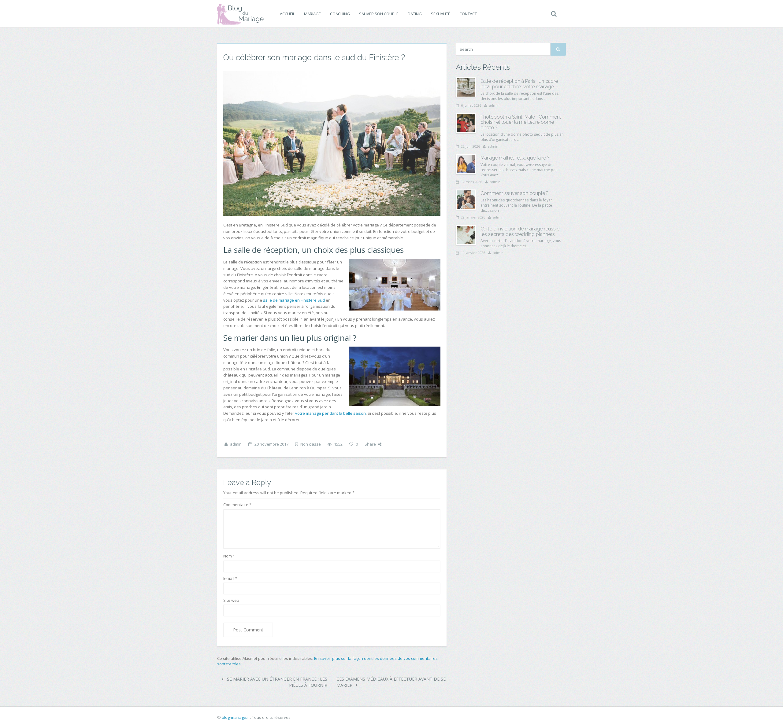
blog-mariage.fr (236, 717)
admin (236, 444)
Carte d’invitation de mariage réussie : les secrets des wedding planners (521, 231)
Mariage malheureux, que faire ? (515, 158)
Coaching (340, 14)
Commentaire (237, 504)
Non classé (310, 444)
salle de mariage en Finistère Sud (294, 300)
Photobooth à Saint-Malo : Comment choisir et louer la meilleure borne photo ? (521, 122)
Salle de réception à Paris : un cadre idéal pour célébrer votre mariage (519, 84)
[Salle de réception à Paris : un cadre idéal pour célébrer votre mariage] (466, 87)
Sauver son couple (379, 14)
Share (370, 444)
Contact (468, 14)
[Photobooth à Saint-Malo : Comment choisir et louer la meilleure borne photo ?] (466, 123)
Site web (231, 600)
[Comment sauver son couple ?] (466, 199)
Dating (415, 14)
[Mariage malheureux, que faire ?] (466, 164)
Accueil (287, 14)
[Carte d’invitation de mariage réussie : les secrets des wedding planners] (466, 235)
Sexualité (440, 14)
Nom (229, 556)
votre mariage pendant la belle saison (330, 413)
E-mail (230, 578)
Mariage (312, 14)
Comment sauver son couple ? (514, 193)
